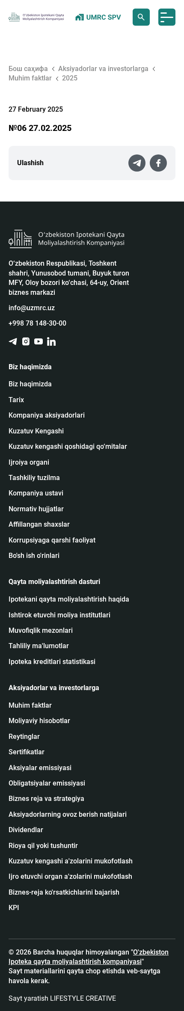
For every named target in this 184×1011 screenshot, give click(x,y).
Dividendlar (26, 830)
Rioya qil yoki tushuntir (43, 846)
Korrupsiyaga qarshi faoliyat (52, 540)
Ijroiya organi (29, 462)
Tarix (16, 400)
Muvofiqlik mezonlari (41, 630)
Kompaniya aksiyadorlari (47, 415)
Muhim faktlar (30, 705)
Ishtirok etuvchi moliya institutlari (59, 615)
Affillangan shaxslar (39, 524)
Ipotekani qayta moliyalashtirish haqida (69, 599)
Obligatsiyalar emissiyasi (47, 783)
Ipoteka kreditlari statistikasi (52, 662)
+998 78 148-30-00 (37, 323)
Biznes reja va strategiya (46, 799)
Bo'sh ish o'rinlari (34, 555)
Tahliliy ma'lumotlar (39, 646)
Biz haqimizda (30, 384)
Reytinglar (24, 736)
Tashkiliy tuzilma (34, 478)
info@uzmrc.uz (32, 308)
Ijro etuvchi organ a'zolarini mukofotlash (70, 876)
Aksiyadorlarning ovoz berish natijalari (68, 814)
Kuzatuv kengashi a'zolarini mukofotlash (71, 861)
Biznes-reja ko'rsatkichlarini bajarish (64, 892)
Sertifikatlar (27, 752)
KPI (14, 908)
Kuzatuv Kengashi (36, 431)
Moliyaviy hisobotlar (39, 721)
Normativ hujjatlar (36, 509)
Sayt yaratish (62, 998)
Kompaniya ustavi (36, 493)
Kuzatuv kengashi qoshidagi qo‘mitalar (68, 446)
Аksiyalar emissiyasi (40, 768)
